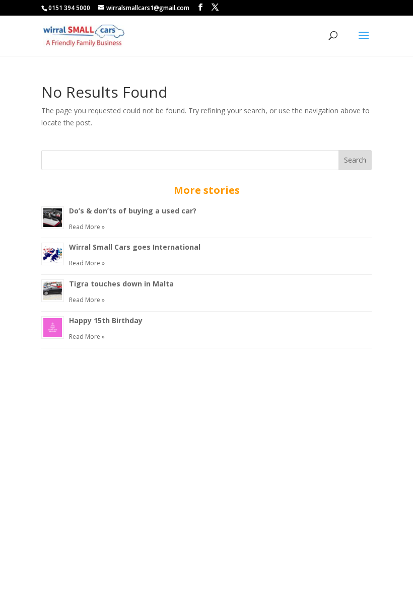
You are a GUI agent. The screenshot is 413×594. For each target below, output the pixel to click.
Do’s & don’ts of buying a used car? (132, 210)
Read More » (87, 226)
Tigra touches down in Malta (121, 283)
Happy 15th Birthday (106, 320)
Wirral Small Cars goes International (134, 247)
